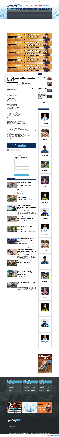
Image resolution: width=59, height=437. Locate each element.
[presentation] (7, 72)
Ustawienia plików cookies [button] (50, 435)
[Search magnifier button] (31, 5)
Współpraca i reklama (13, 1)
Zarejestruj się (49, 420)
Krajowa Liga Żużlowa (33, 9)
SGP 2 (41, 9)
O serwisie (8, 1)
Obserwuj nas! (22, 146)
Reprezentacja (10, 8)
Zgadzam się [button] (56, 435)
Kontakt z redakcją (41, 420)
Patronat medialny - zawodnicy (43, 109)
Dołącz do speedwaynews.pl (33, 1)
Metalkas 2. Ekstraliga (27, 9)
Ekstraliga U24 (22, 9)
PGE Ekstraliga (18, 9)
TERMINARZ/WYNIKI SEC (45, 9)
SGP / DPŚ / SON (38, 9)
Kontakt (22, 1)
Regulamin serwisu (26, 1)
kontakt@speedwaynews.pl (12, 426)
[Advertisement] (29, 26)
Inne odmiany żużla (27, 210)
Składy (16, 82)
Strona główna (9, 74)
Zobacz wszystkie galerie (45, 101)
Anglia (25, 276)
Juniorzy (14, 8)
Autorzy (18, 1)
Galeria (40, 74)
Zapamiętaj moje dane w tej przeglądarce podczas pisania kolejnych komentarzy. (21, 172)
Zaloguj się (39, 1)
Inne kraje (50, 9)
